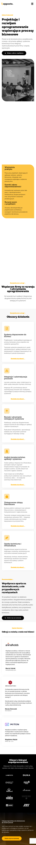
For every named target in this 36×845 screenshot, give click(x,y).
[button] (32, 4)
